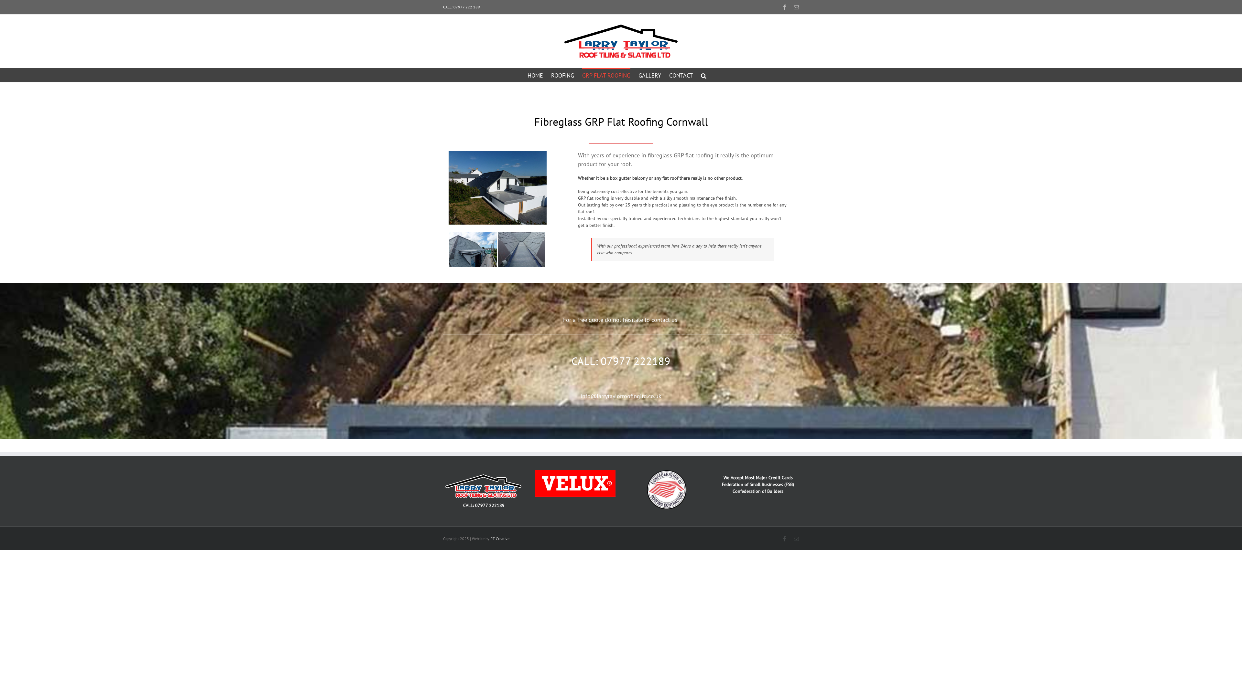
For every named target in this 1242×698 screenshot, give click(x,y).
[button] (703, 75)
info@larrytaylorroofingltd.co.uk (621, 396)
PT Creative (499, 538)
